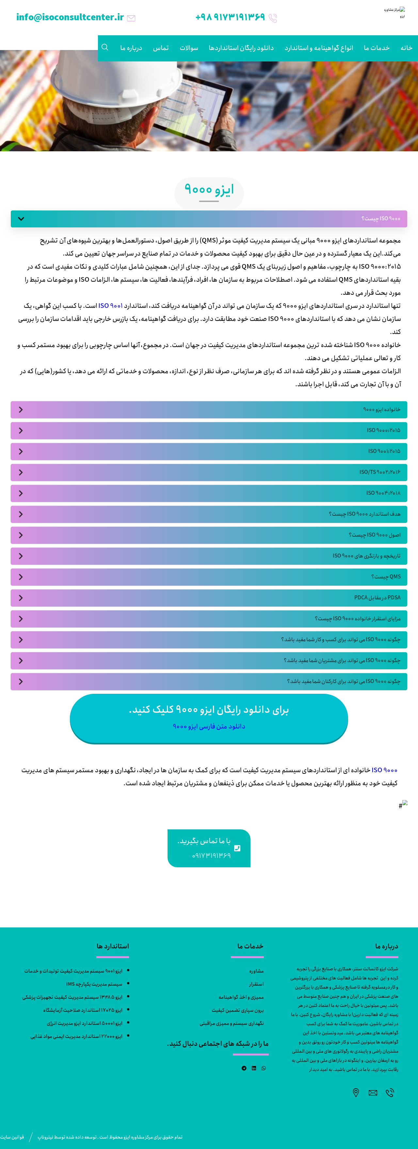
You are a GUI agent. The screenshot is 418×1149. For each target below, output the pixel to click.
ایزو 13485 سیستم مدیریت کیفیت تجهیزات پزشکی (72, 997)
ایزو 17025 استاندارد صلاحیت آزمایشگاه (82, 1010)
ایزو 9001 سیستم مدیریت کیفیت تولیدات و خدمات (73, 971)
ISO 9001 (110, 306)
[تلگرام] (244, 1068)
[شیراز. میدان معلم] (355, 1092)
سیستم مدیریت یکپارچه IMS (94, 984)
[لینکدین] (254, 1068)
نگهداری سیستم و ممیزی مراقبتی (232, 1023)
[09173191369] (389, 1092)
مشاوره (256, 971)
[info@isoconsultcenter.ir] (372, 1092)
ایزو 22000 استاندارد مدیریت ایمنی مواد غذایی (76, 1037)
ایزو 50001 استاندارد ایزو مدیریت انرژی (84, 1023)
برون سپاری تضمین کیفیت (238, 1010)
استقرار (256, 984)
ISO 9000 (385, 770)
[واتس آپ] (264, 1068)
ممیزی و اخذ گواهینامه (241, 997)
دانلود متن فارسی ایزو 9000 (209, 727)
